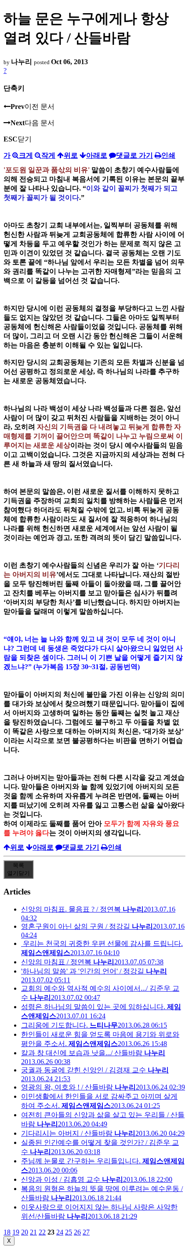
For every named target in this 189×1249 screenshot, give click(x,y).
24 (59, 1232)
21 (33, 1232)
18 (7, 1232)
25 (68, 1232)
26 (77, 1232)
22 (42, 1232)
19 (15, 1232)
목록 (18, 869)
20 (24, 1232)
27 (86, 1232)
